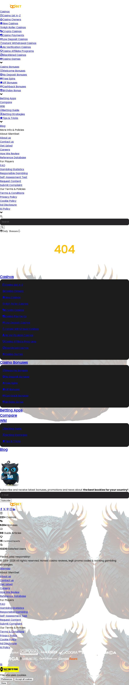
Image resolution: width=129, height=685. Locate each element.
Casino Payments (13, 35)
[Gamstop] (49, 654)
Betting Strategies (14, 114)
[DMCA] (107, 654)
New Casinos (10, 23)
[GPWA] (29, 654)
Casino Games (11, 59)
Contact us (7, 142)
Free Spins (9, 78)
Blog (2, 126)
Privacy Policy (8, 197)
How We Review (9, 153)
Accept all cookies (23, 679)
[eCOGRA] (68, 654)
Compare (6, 102)
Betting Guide (11, 110)
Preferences (6, 679)
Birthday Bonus (12, 90)
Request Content (10, 181)
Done (3, 683)
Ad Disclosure (8, 205)
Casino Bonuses (9, 67)
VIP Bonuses (10, 82)
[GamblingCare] (29, 660)
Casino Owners (12, 19)
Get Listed (6, 145)
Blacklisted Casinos (14, 55)
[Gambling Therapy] (88, 654)
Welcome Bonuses (14, 71)
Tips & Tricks (10, 118)
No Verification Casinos (17, 47)
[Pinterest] (7, 509)
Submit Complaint (11, 185)
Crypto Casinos (12, 31)
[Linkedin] (14, 509)
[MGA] (10, 660)
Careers (5, 149)
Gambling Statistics (12, 169)
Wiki (2, 106)
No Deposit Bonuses (15, 74)
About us (5, 138)
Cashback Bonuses (14, 86)
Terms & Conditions (12, 193)
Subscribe (5, 500)
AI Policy (5, 209)
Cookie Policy (8, 201)
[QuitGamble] (49, 660)
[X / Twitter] (4, 509)
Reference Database (13, 157)
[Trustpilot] (10, 654)
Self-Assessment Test (13, 177)
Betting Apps (8, 98)
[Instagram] (10, 509)
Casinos (5, 11)
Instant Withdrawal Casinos (19, 43)
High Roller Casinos (14, 27)
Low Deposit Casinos (15, 39)
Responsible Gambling (14, 173)
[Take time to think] (9, 671)
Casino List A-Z (12, 15)
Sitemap (5, 568)
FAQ (2, 165)
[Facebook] (1, 509)
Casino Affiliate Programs (18, 51)
